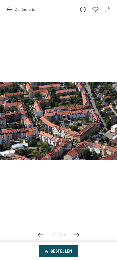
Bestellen (60, 251)
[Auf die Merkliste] (95, 9)
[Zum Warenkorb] (108, 9)
